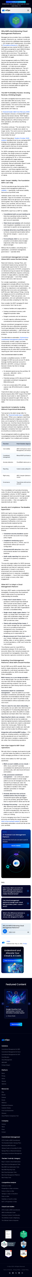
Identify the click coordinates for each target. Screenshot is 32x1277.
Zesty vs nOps (5, 1196)
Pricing (3, 1076)
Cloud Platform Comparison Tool (10, 1115)
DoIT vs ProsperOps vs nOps (9, 1201)
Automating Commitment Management (12, 1153)
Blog (3, 1092)
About (3, 1126)
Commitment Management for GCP (11, 1054)
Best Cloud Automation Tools (9, 1172)
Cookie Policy (25, 1269)
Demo (3, 1073)
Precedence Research (10, 45)
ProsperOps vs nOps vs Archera (10, 1188)
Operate (4, 1081)
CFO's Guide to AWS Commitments (11, 1140)
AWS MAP (4, 1062)
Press (3, 1129)
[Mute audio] (28, 932)
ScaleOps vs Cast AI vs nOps (9, 1199)
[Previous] (2, 1003)
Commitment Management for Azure (11, 1051)
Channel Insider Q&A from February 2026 (16, 112)
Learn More (15, 6)
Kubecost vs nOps (6, 1185)
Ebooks (3, 1094)
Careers (4, 1124)
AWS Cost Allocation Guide (9, 1212)
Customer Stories (6, 1108)
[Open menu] (28, 10)
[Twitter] (16, 1273)
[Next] (29, 1003)
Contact (4, 1132)
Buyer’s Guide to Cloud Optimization (11, 1161)
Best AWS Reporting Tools (8, 1169)
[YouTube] (13, 1273)
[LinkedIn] (10, 1273)
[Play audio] (5, 931)
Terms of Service (7, 1269)
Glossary (4, 1113)
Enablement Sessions (7, 1105)
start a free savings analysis (10, 821)
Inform (3, 1078)
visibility (3, 190)
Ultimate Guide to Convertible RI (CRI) (11, 1148)
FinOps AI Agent (6, 1065)
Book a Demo (16, 846)
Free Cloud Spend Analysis (12, 960)
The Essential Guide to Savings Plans (11, 1143)
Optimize (4, 1083)
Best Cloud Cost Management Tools (11, 1164)
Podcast (4, 1097)
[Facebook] (19, 1273)
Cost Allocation (5, 1057)
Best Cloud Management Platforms (11, 1175)
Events (3, 1100)
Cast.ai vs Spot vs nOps (8, 1191)
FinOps (25, 943)
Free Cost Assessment (7, 1110)
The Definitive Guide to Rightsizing (11, 1217)
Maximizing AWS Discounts (9, 1145)
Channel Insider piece (16, 415)
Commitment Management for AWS (11, 1049)
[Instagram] (22, 1273)
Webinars (4, 1102)
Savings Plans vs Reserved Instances (11, 1150)
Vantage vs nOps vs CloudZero (10, 1193)
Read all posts (16, 1024)
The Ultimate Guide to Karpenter (10, 1220)
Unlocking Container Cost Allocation (11, 1215)
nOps (8, 941)
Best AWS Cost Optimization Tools (10, 1167)
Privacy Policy (16, 1269)
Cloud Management (7, 1059)
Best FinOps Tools (6, 1177)
